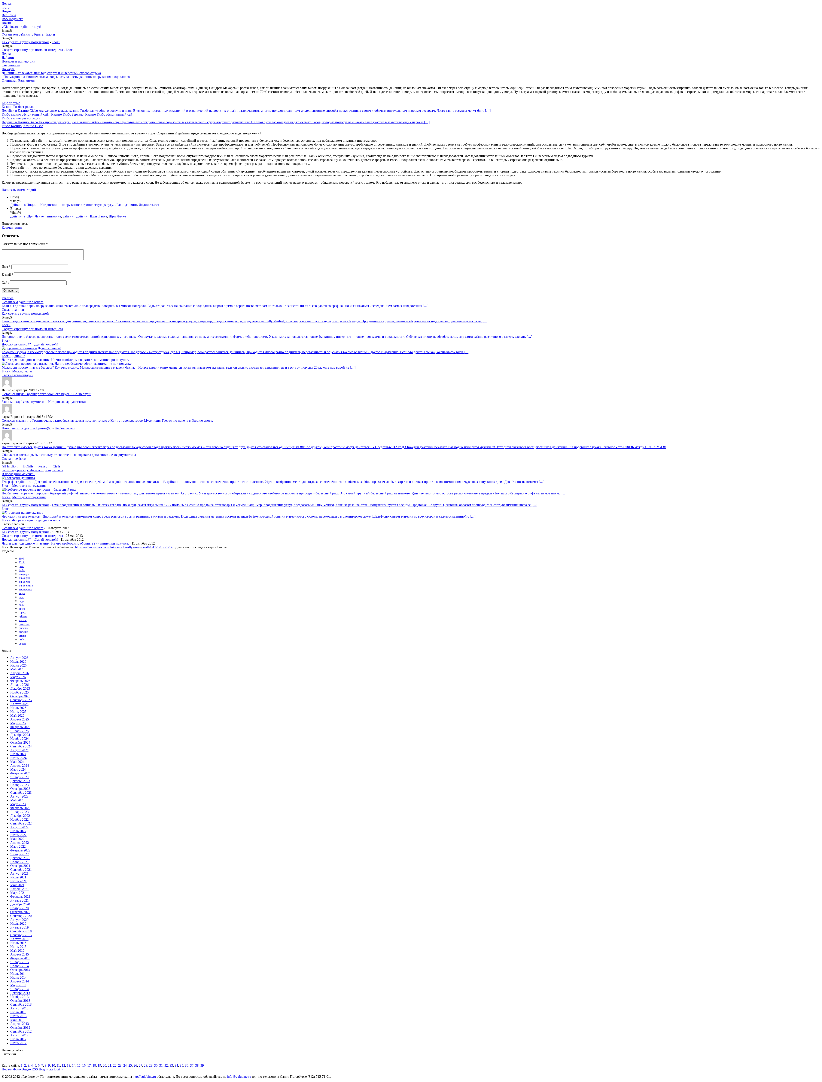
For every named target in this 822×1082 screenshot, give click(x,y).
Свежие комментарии (17, 375)
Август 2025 (19, 704)
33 (171, 1065)
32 (166, 1065)
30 (156, 1065)
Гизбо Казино (12, 126)
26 (135, 1065)
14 (73, 1065)
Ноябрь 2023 (19, 785)
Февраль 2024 (20, 773)
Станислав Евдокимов (18, 80)
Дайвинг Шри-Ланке (91, 216)
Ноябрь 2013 (19, 997)
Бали (120, 205)
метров (23, 620)
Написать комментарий (19, 190)
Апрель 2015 (19, 954)
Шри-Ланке (117, 216)
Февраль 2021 (20, 896)
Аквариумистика (123, 455)
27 (140, 1065)
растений (23, 628)
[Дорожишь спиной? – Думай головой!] (31, 348)
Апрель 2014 (19, 981)
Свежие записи (13, 309)
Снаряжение (11, 65)
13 (68, 1065)
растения (23, 631)
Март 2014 (18, 985)
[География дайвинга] (18, 478)
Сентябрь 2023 (21, 792)
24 (125, 1065)
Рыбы (22, 570)
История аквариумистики (67, 401)
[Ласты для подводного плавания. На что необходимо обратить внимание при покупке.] (67, 363)
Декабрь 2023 (20, 781)
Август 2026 (19, 657)
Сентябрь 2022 (21, 823)
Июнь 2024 (18, 758)
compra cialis (54, 470)
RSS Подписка (12, 19)
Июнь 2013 (18, 1016)
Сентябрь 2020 (21, 916)
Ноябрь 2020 (19, 908)
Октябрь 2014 (20, 970)
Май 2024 (17, 762)
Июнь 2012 (18, 1043)
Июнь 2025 (18, 711)
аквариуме (24, 581)
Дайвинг (8, 57)
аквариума (24, 577)
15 (78, 1065)
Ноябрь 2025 (19, 692)
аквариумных (26, 585)
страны (22, 643)
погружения (102, 77)
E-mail (7, 274)
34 (176, 1065)
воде (21, 597)
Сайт (5, 282)
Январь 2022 (19, 854)
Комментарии (12, 227)
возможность (68, 77)
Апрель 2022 (19, 842)
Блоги (50, 34)
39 (202, 1065)
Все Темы (9, 15)
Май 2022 (17, 839)
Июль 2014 (18, 973)
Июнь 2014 (18, 977)
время (22, 608)
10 (53, 1065)
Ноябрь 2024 (19, 738)
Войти (6, 23)
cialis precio (35, 470)
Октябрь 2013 (20, 1000)
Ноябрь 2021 (19, 862)
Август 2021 (19, 873)
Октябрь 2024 (20, 742)
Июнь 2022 (18, 835)
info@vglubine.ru (239, 1076)
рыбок (22, 639)
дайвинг (85, 77)
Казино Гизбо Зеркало (67, 114)
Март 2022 (18, 846)
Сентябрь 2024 (21, 746)
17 (89, 1065)
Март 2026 (18, 677)
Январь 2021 (19, 900)
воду (21, 601)
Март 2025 (18, 723)
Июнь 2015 (18, 946)
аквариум (24, 574)
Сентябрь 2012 (21, 1031)
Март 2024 (18, 769)
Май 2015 (17, 950)
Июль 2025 (18, 708)
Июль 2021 (18, 877)
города (22, 612)
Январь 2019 (19, 927)
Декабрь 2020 (20, 904)
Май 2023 (17, 800)
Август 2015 (19, 939)
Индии (144, 205)
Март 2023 (18, 804)
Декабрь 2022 (20, 815)
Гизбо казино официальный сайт (25, 114)
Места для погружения (29, 485)
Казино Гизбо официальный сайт (109, 114)
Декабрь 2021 (20, 858)
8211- (22, 562)
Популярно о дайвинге (20, 77)
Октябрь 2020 (20, 912)
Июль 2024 (18, 754)
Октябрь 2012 (20, 1027)
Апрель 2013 (19, 1023)
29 (150, 1065)
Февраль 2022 (20, 850)
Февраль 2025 (20, 727)
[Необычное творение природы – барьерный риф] (39, 489)
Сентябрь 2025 (21, 700)
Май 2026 (17, 669)
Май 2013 (17, 1020)
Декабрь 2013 (20, 993)
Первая (7, 3)
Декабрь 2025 (20, 688)
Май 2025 (17, 715)
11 (58, 1065)
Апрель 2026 (19, 673)
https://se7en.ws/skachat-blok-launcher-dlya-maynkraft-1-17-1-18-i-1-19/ (124, 547)
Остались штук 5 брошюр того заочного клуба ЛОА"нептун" (46, 394)
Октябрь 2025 (20, 696)
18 (94, 1065)
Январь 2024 (19, 777)
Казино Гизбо (33, 126)
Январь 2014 (19, 989)
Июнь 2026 (18, 665)
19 (99, 1065)
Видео (6, 11)
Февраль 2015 (20, 958)
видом (43, 77)
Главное (7, 298)
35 (181, 1065)
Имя (6, 266)
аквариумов (25, 589)
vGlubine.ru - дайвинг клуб (21, 26)
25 (130, 1065)
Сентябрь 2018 (21, 931)
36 (186, 1065)
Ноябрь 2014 (19, 966)
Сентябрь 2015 (21, 935)
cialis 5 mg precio (13, 470)
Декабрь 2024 (20, 735)
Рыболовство (64, 428)
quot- (21, 566)
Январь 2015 (19, 962)
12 (63, 1065)
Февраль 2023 (20, 808)
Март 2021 (18, 892)
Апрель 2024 (19, 765)
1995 (21, 558)
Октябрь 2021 (20, 866)
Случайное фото (14, 458)
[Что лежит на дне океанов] (22, 512)
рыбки (22, 635)
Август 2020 (19, 919)
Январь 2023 (19, 812)
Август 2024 (19, 750)
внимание (53, 216)
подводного (121, 77)
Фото (5, 7)
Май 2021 (17, 885)
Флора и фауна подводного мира (36, 520)
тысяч (154, 205)
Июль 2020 (18, 923)
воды (53, 77)
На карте (8, 69)
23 (120, 1065)
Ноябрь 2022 (19, 819)
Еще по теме (11, 103)
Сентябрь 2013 (21, 1004)
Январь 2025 (19, 731)
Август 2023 (19, 796)
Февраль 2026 (20, 681)
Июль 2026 (18, 661)
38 (197, 1065)
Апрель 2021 (19, 889)
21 (109, 1065)
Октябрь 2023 (20, 788)
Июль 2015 (18, 943)
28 (145, 1065)
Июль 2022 (18, 831)
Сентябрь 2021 (21, 869)
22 (114, 1065)
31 (161, 1065)
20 (104, 1065)
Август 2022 (19, 827)
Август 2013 (19, 1008)
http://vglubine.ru (144, 1076)
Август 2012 (19, 1035)
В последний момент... (18, 474)
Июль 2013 (18, 1012)
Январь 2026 (19, 684)
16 (84, 1065)
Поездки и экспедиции (18, 61)
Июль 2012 (18, 1039)
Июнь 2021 (18, 881)
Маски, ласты (22, 371)
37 (192, 1065)
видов (22, 593)
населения (24, 624)
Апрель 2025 (19, 719)
